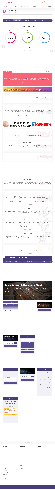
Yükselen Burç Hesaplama (40, 450)
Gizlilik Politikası (13, 486)
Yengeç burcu (7, 76)
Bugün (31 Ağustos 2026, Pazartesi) (13, 261)
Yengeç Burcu (5, 454)
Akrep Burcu (12, 450)
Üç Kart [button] (44, 295)
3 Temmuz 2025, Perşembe (31, 261)
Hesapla (10, 346)
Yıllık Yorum (41, 20)
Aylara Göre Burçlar (39, 454)
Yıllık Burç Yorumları (23, 454)
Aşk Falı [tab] (8, 71)
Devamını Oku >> (10, 420)
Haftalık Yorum (26, 20)
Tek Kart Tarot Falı (5, 474)
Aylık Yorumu (27, 349)
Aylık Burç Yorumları (23, 452)
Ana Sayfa (6, 6)
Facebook (22, 472)
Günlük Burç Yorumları (23, 448)
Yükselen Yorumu (8, 20)
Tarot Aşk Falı (5, 470)
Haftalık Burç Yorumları (23, 450)
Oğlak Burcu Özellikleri (10, 302)
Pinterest (22, 470)
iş (44, 197)
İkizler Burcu (5, 452)
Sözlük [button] (49, 6)
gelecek (38, 223)
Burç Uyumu (38, 452)
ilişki (9, 79)
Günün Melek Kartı (6, 478)
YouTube (22, 476)
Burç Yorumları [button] (24, 6)
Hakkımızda (6, 486)
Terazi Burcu (12, 448)
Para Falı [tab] (48, 71)
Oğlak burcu (13, 132)
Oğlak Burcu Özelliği (10, 304)
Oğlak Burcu (12, 454)
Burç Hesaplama (39, 448)
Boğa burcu (43, 79)
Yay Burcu (12, 452)
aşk (32, 76)
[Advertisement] (27, 61)
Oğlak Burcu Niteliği (10, 309)
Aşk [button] (10, 295)
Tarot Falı (4, 468)
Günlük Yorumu (27, 344)
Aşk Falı (47, 20)
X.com (22, 474)
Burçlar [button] (14, 6)
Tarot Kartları (5, 480)
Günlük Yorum (17, 20)
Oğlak (26, 78)
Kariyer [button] (21, 295)
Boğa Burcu (4, 450)
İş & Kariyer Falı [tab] (27, 71)
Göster (10, 382)
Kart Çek (44, 309)
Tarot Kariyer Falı (5, 476)
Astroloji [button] (34, 6)
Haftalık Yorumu (27, 347)
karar (19, 108)
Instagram (22, 468)
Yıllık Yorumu (27, 351)
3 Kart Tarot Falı (5, 472)
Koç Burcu (4, 448)
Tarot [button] (42, 6)
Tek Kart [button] (33, 295)
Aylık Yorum (34, 20)
